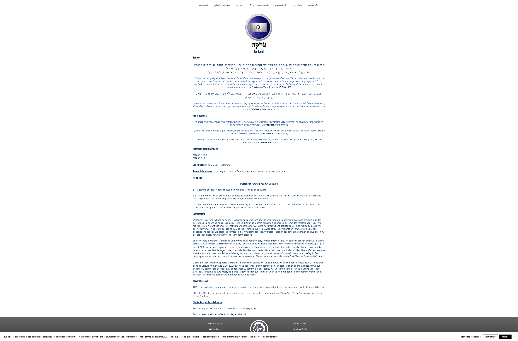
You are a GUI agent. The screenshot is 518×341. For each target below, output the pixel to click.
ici (245, 314)
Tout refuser (490, 336)
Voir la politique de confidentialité (264, 336)
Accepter (505, 336)
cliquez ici (251, 308)
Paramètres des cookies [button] (470, 336)
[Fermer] (514, 337)
